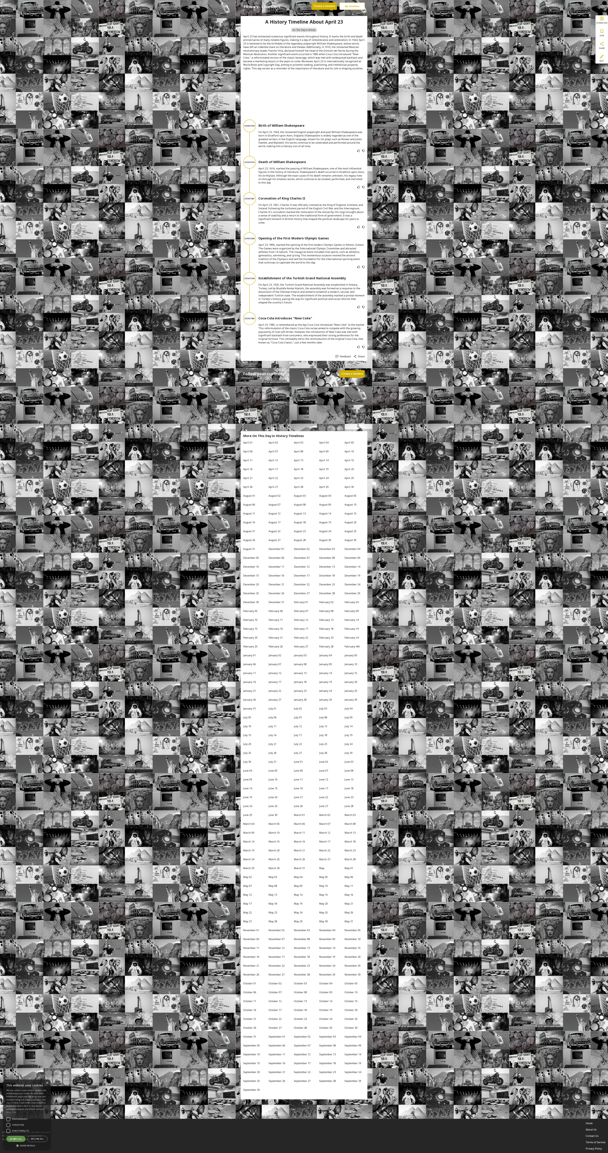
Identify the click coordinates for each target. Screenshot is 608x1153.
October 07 (275, 992)
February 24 (352, 637)
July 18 (323, 735)
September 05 (251, 1045)
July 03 (323, 708)
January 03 (300, 655)
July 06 (272, 717)
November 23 (302, 965)
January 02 (275, 655)
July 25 (247, 753)
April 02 (273, 442)
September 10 (251, 1054)
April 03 (298, 442)
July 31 (272, 761)
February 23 (326, 637)
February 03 (352, 602)
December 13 (327, 566)
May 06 (349, 877)
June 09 (247, 779)
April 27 (273, 487)
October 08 (300, 992)
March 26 (299, 859)
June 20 (273, 797)
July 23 (323, 744)
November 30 (353, 974)
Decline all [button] (37, 1138)
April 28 (298, 487)
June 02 (323, 761)
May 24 (298, 912)
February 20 (250, 637)
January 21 (249, 691)
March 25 (274, 859)
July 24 (348, 744)
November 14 (327, 948)
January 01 (249, 655)
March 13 (350, 832)
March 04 (248, 824)
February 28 (326, 646)
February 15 (250, 628)
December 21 (276, 584)
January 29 (325, 699)
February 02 (326, 602)
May (321, 868)
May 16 (349, 894)
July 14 (348, 726)
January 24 (325, 691)
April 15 (349, 460)
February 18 (326, 628)
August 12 (274, 513)
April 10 (349, 451)
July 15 (247, 735)
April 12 (273, 460)
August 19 (325, 522)
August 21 (249, 531)
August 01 (249, 495)
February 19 (352, 628)
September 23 (327, 1072)
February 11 (276, 620)
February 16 (276, 628)
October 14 (325, 1001)
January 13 (300, 673)
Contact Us (592, 1136)
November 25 (353, 965)
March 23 (350, 850)
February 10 (250, 620)
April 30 (349, 487)
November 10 (353, 939)
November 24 (327, 965)
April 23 (298, 478)
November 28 (302, 974)
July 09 (348, 717)
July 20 (247, 744)
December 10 (251, 566)
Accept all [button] (16, 1138)
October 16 (249, 1010)
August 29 (325, 540)
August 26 (249, 540)
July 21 (272, 744)
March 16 (299, 841)
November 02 (277, 930)
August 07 (274, 504)
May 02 (247, 877)
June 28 (349, 806)
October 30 (351, 1027)
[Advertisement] (304, 95)
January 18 (300, 682)
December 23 (327, 584)
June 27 (323, 806)
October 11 (249, 1001)
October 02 (275, 983)
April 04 (324, 442)
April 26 (248, 487)
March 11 (299, 832)
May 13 (273, 894)
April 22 (273, 478)
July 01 (272, 708)
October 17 (275, 1010)
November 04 (327, 930)
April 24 (324, 478)
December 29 (352, 593)
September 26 (277, 1081)
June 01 (298, 761)
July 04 (348, 708)
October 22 (275, 1019)
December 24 (352, 584)
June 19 (247, 797)
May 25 (323, 912)
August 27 (274, 540)
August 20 (350, 522)
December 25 (251, 593)
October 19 (325, 1010)
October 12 (275, 1001)
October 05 (351, 983)
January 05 (351, 655)
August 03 (300, 495)
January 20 (351, 682)
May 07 (247, 886)
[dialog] (27, 1115)
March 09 (248, 832)
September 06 (277, 1045)
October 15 (351, 1001)
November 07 (277, 939)
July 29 (348, 753)
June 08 (349, 770)
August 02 (274, 495)
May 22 (247, 912)
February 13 (326, 620)
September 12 (302, 1054)
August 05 (350, 495)
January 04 (325, 655)
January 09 (325, 664)
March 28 (350, 859)
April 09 (324, 451)
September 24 (353, 1072)
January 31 (249, 708)
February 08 (326, 611)
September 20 (251, 1072)
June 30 (273, 815)
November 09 (327, 939)
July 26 (272, 753)
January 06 (249, 664)
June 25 (273, 806)
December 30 (251, 602)
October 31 (249, 1036)
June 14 (247, 788)
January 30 (351, 699)
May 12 (247, 894)
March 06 (299, 824)
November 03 (302, 930)
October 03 (300, 983)
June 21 (298, 797)
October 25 (351, 1019)
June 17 (323, 788)
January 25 (351, 691)
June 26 (298, 806)
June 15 (273, 788)
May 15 (323, 894)
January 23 (300, 691)
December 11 (276, 566)
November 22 (277, 965)
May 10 (323, 886)
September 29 (353, 1081)
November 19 (327, 957)
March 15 (274, 841)
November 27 (277, 974)
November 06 (251, 939)
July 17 (298, 735)
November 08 (302, 939)
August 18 (300, 522)
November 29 (327, 974)
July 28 (323, 753)
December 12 (302, 566)
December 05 (251, 558)
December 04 (352, 549)
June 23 (349, 797)
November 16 (251, 957)
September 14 (353, 1054)
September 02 (302, 1036)
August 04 (325, 495)
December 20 (251, 584)
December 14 (352, 566)
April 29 (324, 487)
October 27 (275, 1027)
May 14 (298, 894)
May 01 (349, 868)
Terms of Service (595, 1142)
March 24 (248, 859)
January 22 (275, 691)
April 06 (248, 451)
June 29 (247, 815)
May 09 (298, 886)
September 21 (277, 1072)
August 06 (249, 504)
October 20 (351, 1010)
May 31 (349, 921)
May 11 (349, 886)
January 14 (325, 673)
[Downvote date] (363, 150)
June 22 (323, 797)
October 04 (325, 983)
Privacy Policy (594, 1148)
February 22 (301, 637)
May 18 (273, 903)
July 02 (298, 708)
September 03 (327, 1036)
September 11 (277, 1054)
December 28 (327, 593)
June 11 (298, 779)
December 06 (276, 558)
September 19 (353, 1063)
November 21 (251, 965)
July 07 (298, 717)
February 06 (276, 611)
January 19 (325, 682)
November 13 (302, 948)
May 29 (298, 921)
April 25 (349, 478)
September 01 (277, 1036)
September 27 (302, 1081)
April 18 (298, 469)
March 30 (274, 868)
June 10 (273, 779)
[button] (27, 1145)
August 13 (300, 513)
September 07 (302, 1045)
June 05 (273, 770)
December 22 (302, 584)
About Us (591, 1129)
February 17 (301, 628)
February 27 (301, 646)
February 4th (352, 646)
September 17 (302, 1063)
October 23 (300, 1019)
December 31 (276, 602)
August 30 (350, 540)
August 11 (249, 513)
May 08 (273, 886)
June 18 (349, 788)
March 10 (274, 832)
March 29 (248, 868)
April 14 (324, 460)
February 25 (250, 646)
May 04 (298, 877)
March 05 (274, 824)
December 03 (327, 549)
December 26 (276, 593)
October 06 (249, 992)
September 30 (251, 1090)
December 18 (327, 575)
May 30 (323, 921)
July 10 (247, 726)
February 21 (276, 637)
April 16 (248, 469)
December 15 (251, 575)
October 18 (300, 1010)
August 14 (325, 513)
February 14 (352, 620)
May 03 (273, 877)
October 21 (249, 1019)
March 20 (274, 850)
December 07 (302, 558)
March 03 (350, 815)
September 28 (327, 1081)
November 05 (353, 930)
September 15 (251, 1063)
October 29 (325, 1027)
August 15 (350, 513)
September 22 (302, 1072)
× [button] (47, 1083)
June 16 (298, 788)
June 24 (247, 806)
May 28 (273, 921)
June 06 (298, 770)
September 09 (353, 1045)
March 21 (299, 850)
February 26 (276, 646)
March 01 (299, 815)
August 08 (300, 504)
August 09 (325, 504)
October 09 (325, 992)
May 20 (323, 903)
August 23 (300, 531)
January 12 (275, 673)
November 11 (251, 948)
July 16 (272, 735)
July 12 (298, 726)
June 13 (349, 779)
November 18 (302, 957)
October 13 (300, 1001)
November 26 (251, 974)
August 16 (249, 522)
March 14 (248, 841)
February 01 (301, 602)
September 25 (251, 1081)
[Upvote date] (358, 150)
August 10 (350, 504)
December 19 (352, 575)
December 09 (352, 558)
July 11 (272, 726)
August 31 (249, 549)
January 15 (351, 673)
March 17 (324, 841)
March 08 (350, 824)
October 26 (249, 1027)
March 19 (248, 850)
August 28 (300, 540)
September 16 (277, 1063)
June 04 (247, 770)
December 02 (302, 549)
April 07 (273, 451)
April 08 (298, 451)
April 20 (349, 469)
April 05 (349, 442)
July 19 (348, 735)
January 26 (249, 699)
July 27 (298, 753)
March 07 (324, 824)
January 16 (249, 682)
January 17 (275, 682)
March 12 (324, 832)
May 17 (247, 903)
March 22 (324, 850)
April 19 (324, 469)
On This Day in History (304, 29)
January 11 (249, 673)
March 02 (324, 815)
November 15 (353, 948)
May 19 (298, 903)
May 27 (247, 921)
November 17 (277, 957)
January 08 (300, 664)
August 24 (325, 531)
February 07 (301, 611)
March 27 (324, 859)
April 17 (273, 469)
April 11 (248, 460)
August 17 (274, 522)
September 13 (327, 1054)
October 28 (300, 1027)
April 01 (248, 442)
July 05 (247, 717)
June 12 (323, 779)
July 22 (298, 744)
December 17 (302, 575)
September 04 (353, 1036)
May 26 (349, 912)
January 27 (275, 699)
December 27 (302, 593)
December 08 (327, 558)
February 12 (301, 620)
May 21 (349, 903)
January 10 (351, 664)
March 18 (350, 841)
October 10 (351, 992)
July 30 (247, 761)
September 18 (327, 1063)
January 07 (275, 664)
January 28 (300, 699)
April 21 (248, 478)
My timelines (352, 6)
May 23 (273, 912)
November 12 (277, 948)
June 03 (349, 761)
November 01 (251, 930)
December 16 (276, 575)
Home (589, 1123)
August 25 (350, 531)
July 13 (323, 726)
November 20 (353, 957)
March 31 (299, 868)
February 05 (250, 611)
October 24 (325, 1019)
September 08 (327, 1045)
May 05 (323, 877)
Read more (11, 1112)
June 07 (323, 770)
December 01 (276, 549)
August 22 (274, 531)
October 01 (249, 983)
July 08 (323, 717)
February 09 (352, 611)
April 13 (298, 460)
